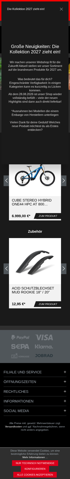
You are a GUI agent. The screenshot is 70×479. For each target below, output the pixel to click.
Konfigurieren (35, 468)
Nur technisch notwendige (35, 463)
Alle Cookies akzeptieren (35, 474)
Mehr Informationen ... (35, 457)
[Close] (61, 9)
